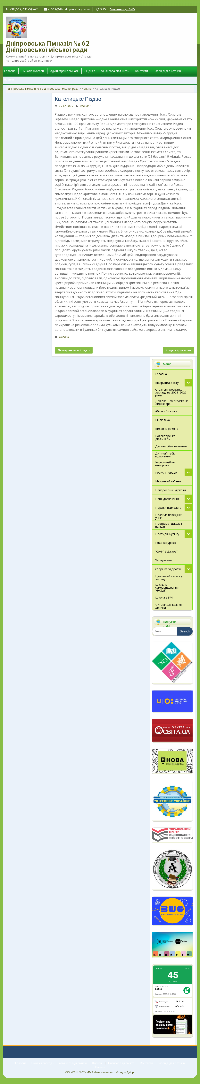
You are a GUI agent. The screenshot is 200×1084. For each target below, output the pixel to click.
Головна (9, 71)
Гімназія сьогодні (32, 71)
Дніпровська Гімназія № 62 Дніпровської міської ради (48, 47)
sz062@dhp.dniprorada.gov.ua (69, 9)
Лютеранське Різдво (74, 350)
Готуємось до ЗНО (122, 9)
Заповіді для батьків (167, 71)
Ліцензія (90, 71)
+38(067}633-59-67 (23, 9)
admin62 (85, 106)
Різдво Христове (178, 350)
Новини (9, 79)
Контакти (141, 71)
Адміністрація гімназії (64, 71)
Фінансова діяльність (115, 71)
